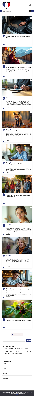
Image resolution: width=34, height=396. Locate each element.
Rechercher (5, 338)
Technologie (9, 172)
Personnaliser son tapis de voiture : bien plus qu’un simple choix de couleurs (16, 348)
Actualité (8, 75)
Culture (8, 140)
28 (19, 334)
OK (17, 394)
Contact (4, 380)
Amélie (10, 35)
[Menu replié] (29, 5)
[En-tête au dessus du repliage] (31, 5)
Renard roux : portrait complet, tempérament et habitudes (17, 130)
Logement (4, 371)
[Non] (32, 393)
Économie (4, 368)
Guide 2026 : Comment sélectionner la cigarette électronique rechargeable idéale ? (17, 351)
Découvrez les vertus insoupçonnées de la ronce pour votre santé (18, 320)
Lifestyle (8, 44)
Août (4, 36)
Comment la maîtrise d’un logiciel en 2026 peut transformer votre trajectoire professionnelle (15, 356)
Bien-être (8, 233)
